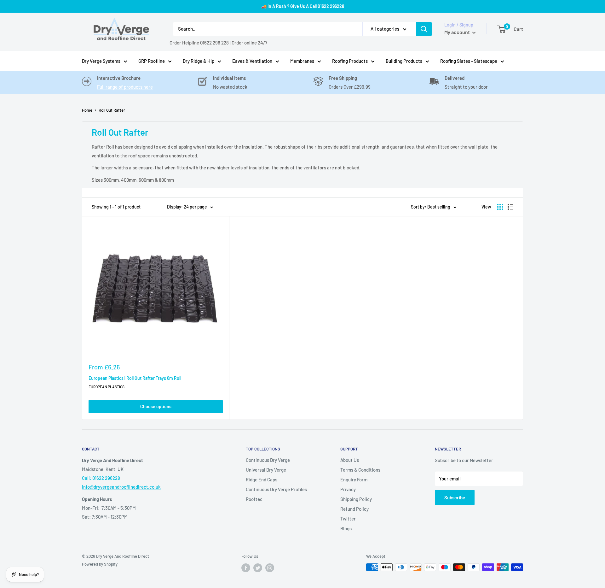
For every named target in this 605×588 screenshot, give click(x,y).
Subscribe (454, 497)
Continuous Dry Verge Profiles (276, 489)
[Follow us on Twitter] (257, 567)
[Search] (424, 29)
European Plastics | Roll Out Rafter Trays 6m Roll (135, 378)
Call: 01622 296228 (101, 478)
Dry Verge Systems (101, 61)
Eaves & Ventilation (252, 61)
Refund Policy (354, 509)
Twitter (348, 518)
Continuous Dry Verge (268, 460)
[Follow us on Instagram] (269, 567)
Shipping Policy (356, 499)
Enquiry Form (353, 479)
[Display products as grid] (500, 207)
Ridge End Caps (261, 479)
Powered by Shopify (100, 564)
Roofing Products (350, 61)
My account (457, 32)
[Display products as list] (510, 207)
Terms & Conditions (360, 470)
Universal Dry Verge (266, 470)
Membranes (302, 61)
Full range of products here (125, 87)
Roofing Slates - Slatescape (468, 61)
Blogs (346, 528)
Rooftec (254, 499)
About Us (349, 460)
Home (87, 110)
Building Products (404, 61)
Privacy (348, 489)
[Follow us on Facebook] (245, 567)
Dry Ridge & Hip (198, 61)
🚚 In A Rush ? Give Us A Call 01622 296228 (302, 6)
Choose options (155, 406)
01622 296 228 (214, 42)
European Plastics (106, 387)
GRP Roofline (151, 61)
